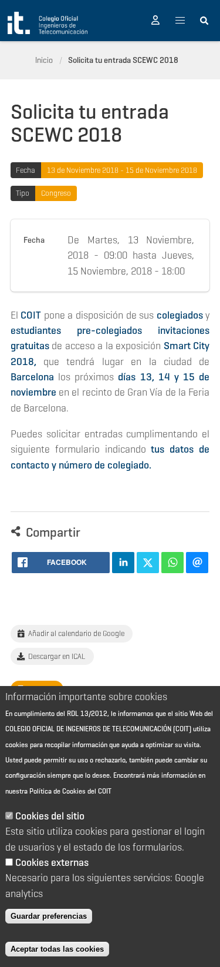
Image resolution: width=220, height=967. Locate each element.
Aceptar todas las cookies (57, 949)
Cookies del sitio (49, 815)
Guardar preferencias (49, 916)
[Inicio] (47, 23)
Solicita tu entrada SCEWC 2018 (123, 60)
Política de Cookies (57, 791)
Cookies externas (52, 862)
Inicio (44, 60)
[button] (155, 20)
